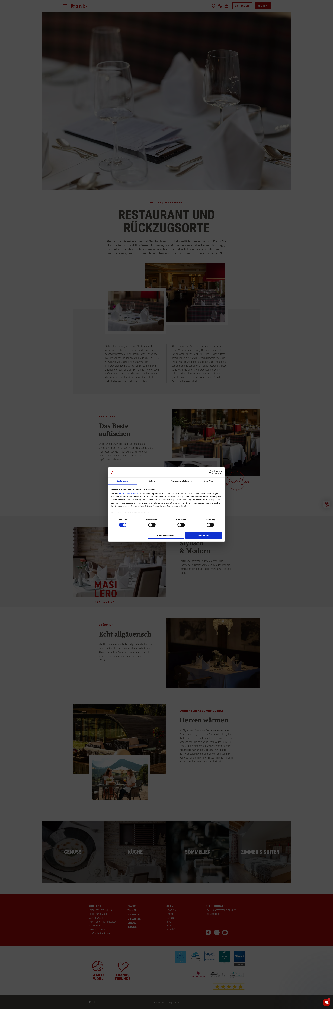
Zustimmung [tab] (122, 481)
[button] (310, 983)
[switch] (152, 525)
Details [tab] (152, 481)
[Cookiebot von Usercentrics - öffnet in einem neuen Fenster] (210, 472)
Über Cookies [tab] (210, 481)
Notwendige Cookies (166, 535)
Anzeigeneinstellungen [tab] (181, 481)
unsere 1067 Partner (128, 493)
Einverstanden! (204, 535)
